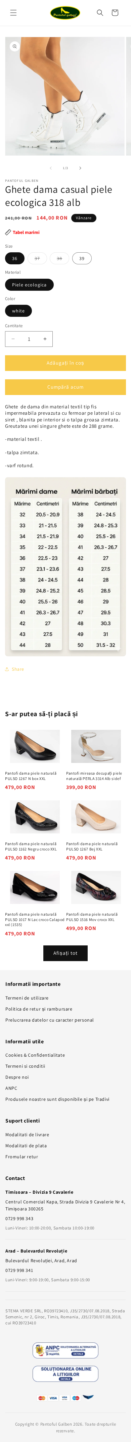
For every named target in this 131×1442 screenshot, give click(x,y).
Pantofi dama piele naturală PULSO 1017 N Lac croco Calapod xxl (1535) (35, 919)
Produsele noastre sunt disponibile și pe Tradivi (57, 1099)
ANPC (11, 1088)
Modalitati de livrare (27, 1135)
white (18, 311)
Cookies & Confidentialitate (35, 1055)
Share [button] (18, 669)
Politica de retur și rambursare (39, 1009)
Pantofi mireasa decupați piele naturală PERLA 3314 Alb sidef (94, 776)
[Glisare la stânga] (50, 168)
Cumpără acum (65, 387)
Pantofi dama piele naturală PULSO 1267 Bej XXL (92, 846)
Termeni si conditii (25, 1066)
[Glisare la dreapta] (80, 168)
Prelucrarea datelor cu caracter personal (49, 1020)
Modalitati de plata (26, 1146)
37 (41, 259)
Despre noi (17, 1077)
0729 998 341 (19, 1270)
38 (63, 259)
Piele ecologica (29, 285)
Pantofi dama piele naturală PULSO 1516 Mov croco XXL (92, 917)
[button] (13, 12)
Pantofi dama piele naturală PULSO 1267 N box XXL (30, 776)
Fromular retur (21, 1157)
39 (82, 258)
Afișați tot (65, 953)
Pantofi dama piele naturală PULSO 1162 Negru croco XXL (31, 846)
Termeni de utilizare (27, 998)
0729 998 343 (19, 1218)
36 (14, 258)
